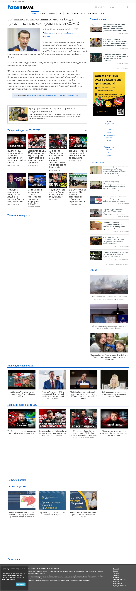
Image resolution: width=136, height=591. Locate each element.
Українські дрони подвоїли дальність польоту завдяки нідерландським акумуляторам (114, 212)
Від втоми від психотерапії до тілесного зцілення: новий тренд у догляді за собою (16, 157)
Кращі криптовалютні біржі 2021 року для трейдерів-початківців (52, 110)
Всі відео (84, 130)
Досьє (83, 13)
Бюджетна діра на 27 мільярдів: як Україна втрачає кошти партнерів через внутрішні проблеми (37, 157)
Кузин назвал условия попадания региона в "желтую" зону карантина (52, 95)
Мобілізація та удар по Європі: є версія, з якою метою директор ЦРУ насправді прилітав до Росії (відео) (83, 395)
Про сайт (116, 569)
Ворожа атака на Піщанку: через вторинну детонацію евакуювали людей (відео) (109, 298)
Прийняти (20, 584)
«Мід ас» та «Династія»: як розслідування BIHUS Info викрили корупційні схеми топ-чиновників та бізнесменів (57, 159)
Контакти (116, 575)
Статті (42, 13)
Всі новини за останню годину (117, 264)
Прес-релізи (92, 13)
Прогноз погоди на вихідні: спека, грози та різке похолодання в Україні (83, 514)
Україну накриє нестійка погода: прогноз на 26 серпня (52, 513)
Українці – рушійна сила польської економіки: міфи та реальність (78, 154)
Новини (34, 13)
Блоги (67, 13)
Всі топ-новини (123, 68)
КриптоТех (51, 13)
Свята (102, 13)
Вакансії (115, 571)
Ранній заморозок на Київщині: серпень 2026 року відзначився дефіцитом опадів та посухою (114, 199)
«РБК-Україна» (68, 33)
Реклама (116, 573)
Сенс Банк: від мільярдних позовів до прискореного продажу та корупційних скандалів (35, 197)
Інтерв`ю (75, 13)
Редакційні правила (119, 586)
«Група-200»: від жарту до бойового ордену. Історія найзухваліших (58, 193)
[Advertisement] (67, 457)
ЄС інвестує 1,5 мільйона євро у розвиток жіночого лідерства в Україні (109, 327)
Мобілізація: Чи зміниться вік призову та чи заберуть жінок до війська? (21, 394)
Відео (60, 13)
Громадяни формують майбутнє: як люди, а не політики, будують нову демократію (16, 196)
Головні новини (98, 19)
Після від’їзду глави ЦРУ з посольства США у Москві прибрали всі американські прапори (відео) (53, 395)
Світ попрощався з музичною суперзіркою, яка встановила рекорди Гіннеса (114, 394)
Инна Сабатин (49, 33)
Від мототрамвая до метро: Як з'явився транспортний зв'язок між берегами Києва (77, 196)
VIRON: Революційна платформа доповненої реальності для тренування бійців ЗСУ (115, 255)
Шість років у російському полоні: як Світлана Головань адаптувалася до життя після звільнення (109, 357)
